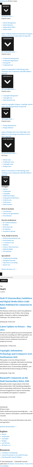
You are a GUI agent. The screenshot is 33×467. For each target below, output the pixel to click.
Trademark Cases (8, 162)
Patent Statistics (8, 25)
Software (6, 245)
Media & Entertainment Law (11, 238)
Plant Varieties (7, 204)
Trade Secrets (7, 200)
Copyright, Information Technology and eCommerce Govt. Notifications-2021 (16, 353)
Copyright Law (7, 98)
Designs (6, 109)
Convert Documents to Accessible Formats (15, 455)
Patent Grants (7, 29)
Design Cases (7, 166)
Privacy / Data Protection (10, 247)
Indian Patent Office (9, 27)
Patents (6, 6)
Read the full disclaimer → (8, 426)
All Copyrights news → (9, 89)
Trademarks (8, 38)
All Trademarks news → (9, 52)
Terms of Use (29, 464)
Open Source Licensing (10, 262)
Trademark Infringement (11, 58)
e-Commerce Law (8, 242)
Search (4, 280)
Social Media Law (8, 240)
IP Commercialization (10, 222)
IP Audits (6, 225)
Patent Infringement (9, 23)
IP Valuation (7, 229)
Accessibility (4, 466)
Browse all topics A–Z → (9, 269)
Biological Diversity (9, 260)
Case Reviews (8, 139)
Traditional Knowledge (10, 258)
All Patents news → (7, 16)
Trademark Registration (10, 60)
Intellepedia (4, 1)
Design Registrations (9, 125)
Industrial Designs (9, 195)
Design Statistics (8, 127)
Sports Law (6, 265)
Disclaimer (10, 464)
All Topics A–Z (6, 445)
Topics (5, 177)
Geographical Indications (11, 198)
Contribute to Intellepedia (9, 453)
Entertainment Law (9, 100)
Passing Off (6, 63)
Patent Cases (7, 160)
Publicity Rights (8, 249)
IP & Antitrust (7, 251)
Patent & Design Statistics (11, 213)
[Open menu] (1, 4)
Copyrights (7, 76)
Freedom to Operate (9, 231)
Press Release (7, 216)
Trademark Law (8, 65)
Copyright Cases (8, 164)
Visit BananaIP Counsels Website (12, 457)
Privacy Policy (19, 464)
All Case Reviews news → (9, 153)
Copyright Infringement (10, 95)
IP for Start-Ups (8, 227)
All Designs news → (8, 119)
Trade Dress (7, 202)
